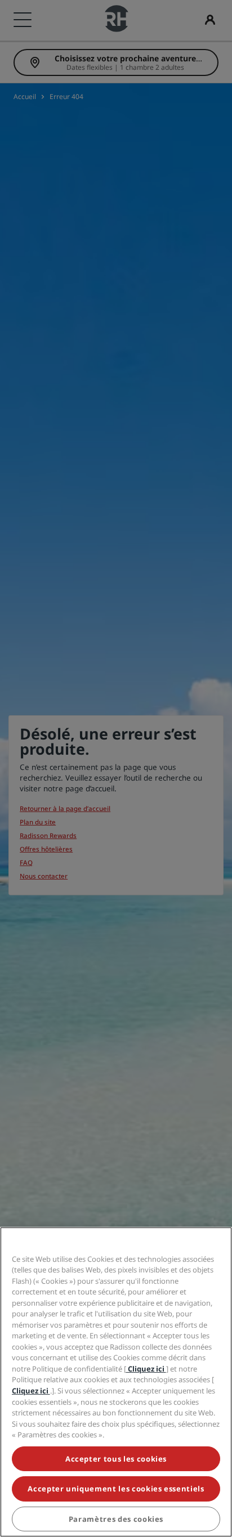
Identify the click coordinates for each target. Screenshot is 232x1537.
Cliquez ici (146, 1369)
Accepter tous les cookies (116, 1459)
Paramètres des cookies (116, 1519)
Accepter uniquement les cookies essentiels (116, 1489)
